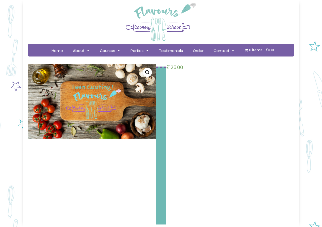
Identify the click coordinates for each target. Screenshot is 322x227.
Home (57, 50)
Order (198, 50)
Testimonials (171, 50)
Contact (221, 50)
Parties (137, 50)
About (79, 50)
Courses (107, 50)
